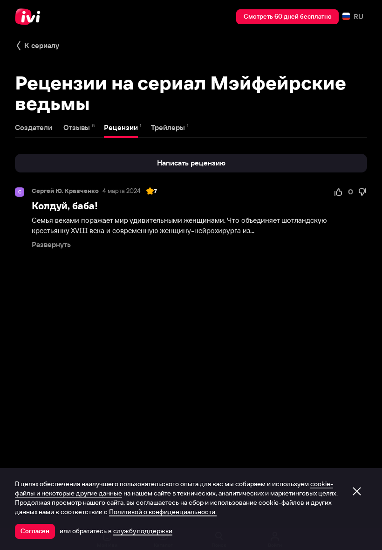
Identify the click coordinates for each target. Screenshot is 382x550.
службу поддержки (142, 531)
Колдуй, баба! (65, 205)
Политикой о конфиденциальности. (163, 512)
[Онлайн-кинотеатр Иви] (30, 17)
